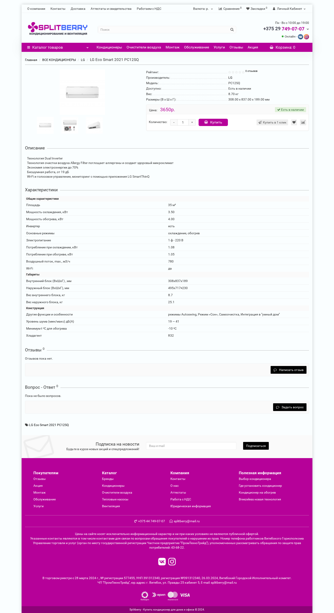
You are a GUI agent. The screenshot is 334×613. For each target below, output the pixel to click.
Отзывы (236, 47)
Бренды (108, 479)
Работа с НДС (180, 499)
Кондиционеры (109, 47)
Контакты (57, 8)
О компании (36, 8)
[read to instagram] (172, 562)
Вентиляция (111, 506)
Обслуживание (196, 47)
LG (83, 60)
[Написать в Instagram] (306, 36)
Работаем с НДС (149, 8)
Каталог (47, 47)
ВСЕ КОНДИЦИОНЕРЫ (59, 60)
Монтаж (172, 47)
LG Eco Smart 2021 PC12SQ (49, 425)
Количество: (158, 122)
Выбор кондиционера (255, 479)
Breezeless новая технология (260, 499)
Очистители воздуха (144, 47)
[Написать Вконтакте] (300, 36)
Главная (31, 60)
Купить (216, 122)
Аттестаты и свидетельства (111, 8)
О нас (174, 485)
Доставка (78, 8)
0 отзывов (251, 71)
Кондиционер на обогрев (257, 492)
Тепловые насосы (115, 499)
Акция (253, 47)
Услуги (219, 47)
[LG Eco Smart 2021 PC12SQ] (82, 92)
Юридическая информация (190, 506)
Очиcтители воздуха (117, 492)
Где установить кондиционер (260, 485)
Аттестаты (178, 492)
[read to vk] (162, 562)
